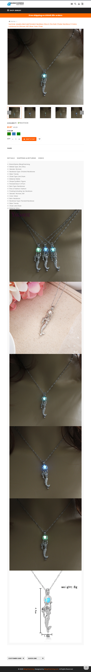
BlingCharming (29, 669)
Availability (12, 123)
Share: (9, 148)
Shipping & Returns (26, 158)
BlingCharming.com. (51, 669)
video (41, 158)
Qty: (9, 139)
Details (11, 158)
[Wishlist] (39, 139)
